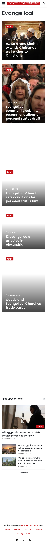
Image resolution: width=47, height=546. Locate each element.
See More (23, 472)
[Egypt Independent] (23, 3)
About (7, 529)
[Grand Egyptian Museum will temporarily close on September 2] (9, 449)
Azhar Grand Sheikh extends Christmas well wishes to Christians (22, 49)
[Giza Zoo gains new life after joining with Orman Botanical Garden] (9, 461)
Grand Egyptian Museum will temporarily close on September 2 (30, 448)
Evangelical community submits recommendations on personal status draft (23, 113)
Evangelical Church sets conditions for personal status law (22, 197)
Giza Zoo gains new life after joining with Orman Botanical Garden (30, 461)
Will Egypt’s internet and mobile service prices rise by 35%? (21, 434)
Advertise (16, 529)
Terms (27, 533)
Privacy (20, 533)
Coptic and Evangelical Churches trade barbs (23, 303)
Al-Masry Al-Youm (29, 525)
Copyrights (37, 529)
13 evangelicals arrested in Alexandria (18, 240)
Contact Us (26, 529)
